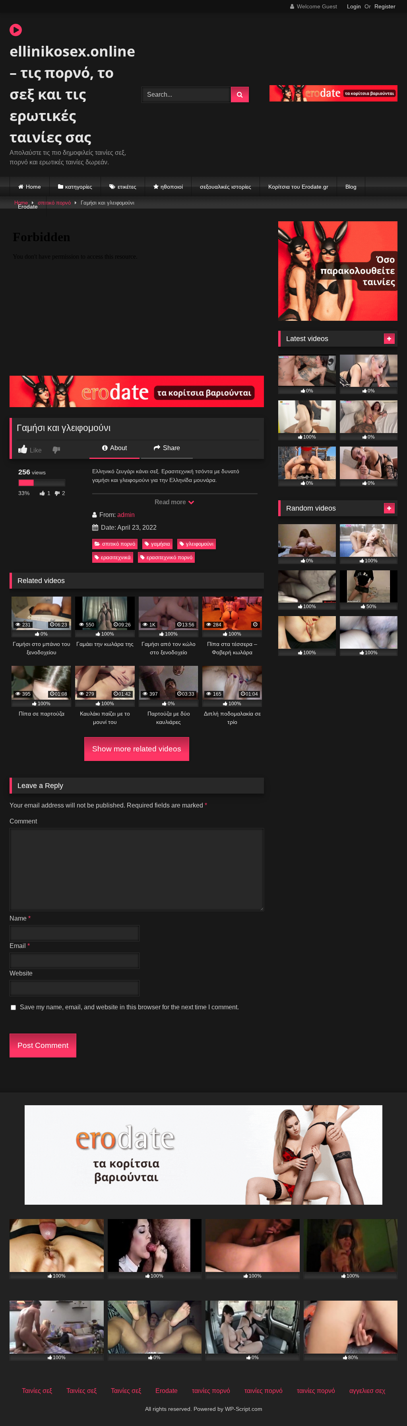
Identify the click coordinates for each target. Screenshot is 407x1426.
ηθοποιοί (172, 186)
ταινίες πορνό (211, 1390)
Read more (171, 502)
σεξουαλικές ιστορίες (225, 186)
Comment (23, 821)
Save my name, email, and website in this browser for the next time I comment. (129, 1007)
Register (384, 6)
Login (354, 6)
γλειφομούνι (199, 544)
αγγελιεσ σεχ (367, 1390)
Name (20, 918)
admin (126, 514)
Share (170, 448)
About (118, 448)
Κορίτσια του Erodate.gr (298, 186)
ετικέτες (127, 186)
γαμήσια (160, 544)
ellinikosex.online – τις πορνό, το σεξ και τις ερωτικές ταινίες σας (66, 94)
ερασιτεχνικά (116, 557)
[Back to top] (382, 1402)
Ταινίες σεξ (37, 1390)
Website (21, 973)
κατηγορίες (78, 186)
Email (20, 945)
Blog (351, 186)
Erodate (28, 206)
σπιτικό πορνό (118, 544)
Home (33, 186)
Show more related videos (136, 749)
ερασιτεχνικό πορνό (169, 557)
